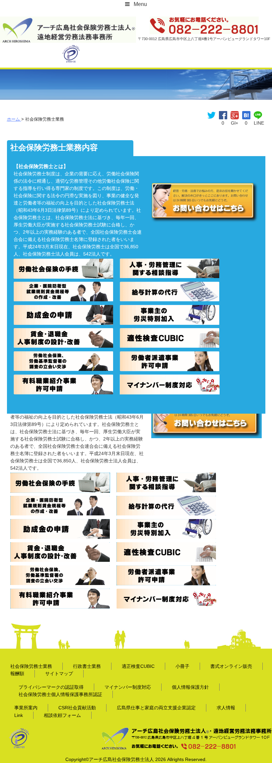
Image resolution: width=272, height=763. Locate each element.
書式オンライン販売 (231, 666)
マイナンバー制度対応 (127, 687)
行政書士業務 (87, 666)
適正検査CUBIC (138, 666)
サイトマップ (59, 673)
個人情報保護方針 (190, 687)
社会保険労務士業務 (31, 666)
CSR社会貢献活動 (77, 707)
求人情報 (226, 707)
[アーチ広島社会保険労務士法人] (68, 21)
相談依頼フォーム (62, 715)
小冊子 (182, 666)
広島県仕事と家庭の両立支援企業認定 (156, 707)
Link (18, 715)
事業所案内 (25, 707)
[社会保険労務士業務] (246, 114)
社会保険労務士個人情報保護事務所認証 (60, 694)
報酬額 (17, 673)
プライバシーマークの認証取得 (51, 687)
